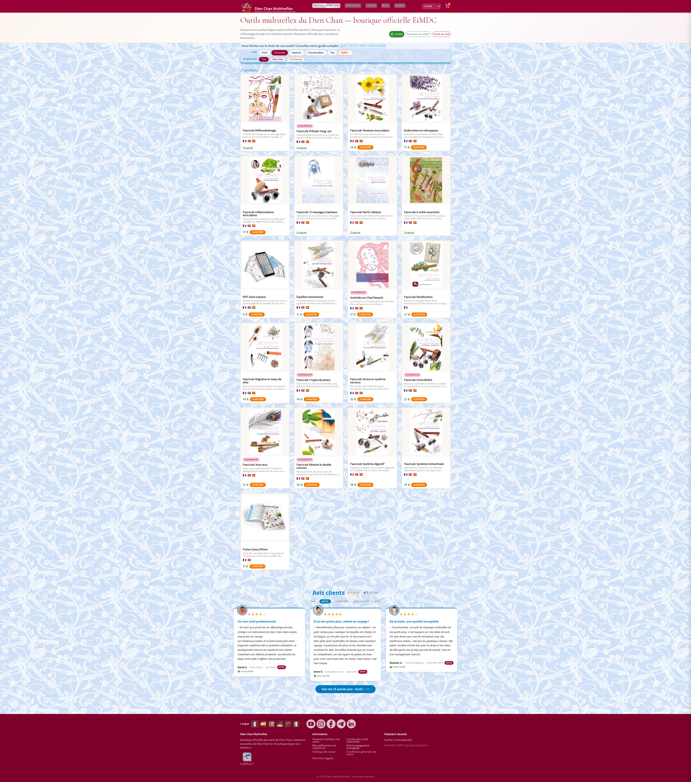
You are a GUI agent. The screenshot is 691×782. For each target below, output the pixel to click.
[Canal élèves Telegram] (341, 723)
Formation (341, 601)
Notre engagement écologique (358, 747)
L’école (371, 5)
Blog (385, 5)
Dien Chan (277, 59)
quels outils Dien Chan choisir (362, 46)
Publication (361, 601)
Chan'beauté (295, 59)
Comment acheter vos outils (326, 740)
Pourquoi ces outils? (418, 34)
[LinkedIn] (351, 723)
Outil (325, 601)
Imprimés (296, 52)
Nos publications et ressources (324, 747)
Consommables (316, 52)
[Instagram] (321, 723)
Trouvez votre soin (326, 5)
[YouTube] (310, 723)
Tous (313, 601)
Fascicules (353, 5)
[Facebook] (331, 723)
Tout (332, 52)
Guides (399, 5)
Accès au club (442, 34)
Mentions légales (322, 758)
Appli (378, 601)
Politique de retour (324, 752)
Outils (265, 52)
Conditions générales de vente (361, 753)
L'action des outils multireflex (357, 740)
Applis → (345, 52)
